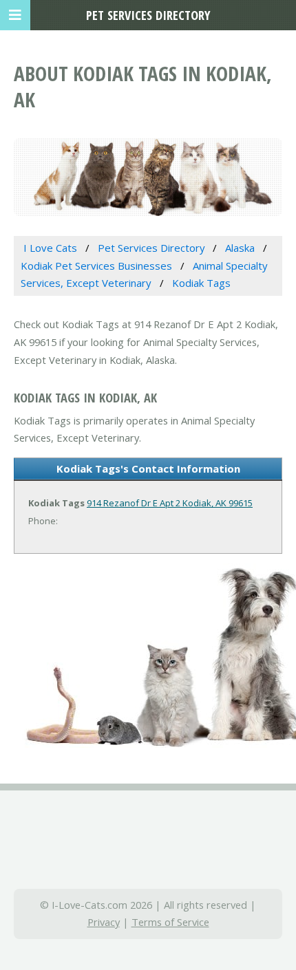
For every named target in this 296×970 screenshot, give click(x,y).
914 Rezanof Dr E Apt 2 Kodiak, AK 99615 (170, 503)
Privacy (103, 922)
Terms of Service (170, 922)
